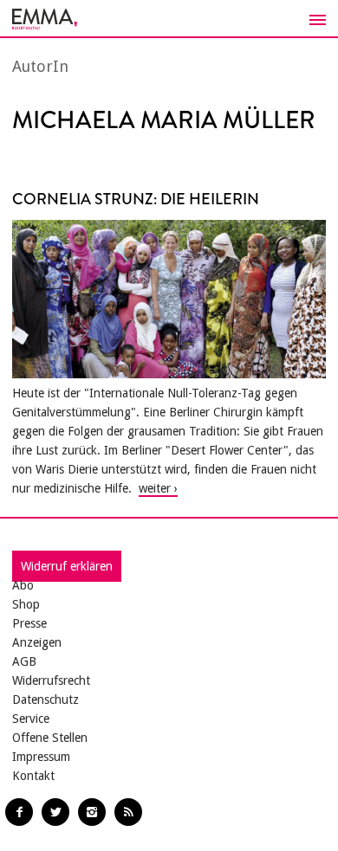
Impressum (41, 757)
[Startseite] (169, 19)
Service (30, 718)
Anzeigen (37, 642)
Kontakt (33, 776)
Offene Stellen (50, 738)
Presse (29, 623)
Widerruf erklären (67, 566)
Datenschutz (45, 699)
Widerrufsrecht (51, 680)
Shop (26, 604)
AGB (24, 661)
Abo (23, 585)
